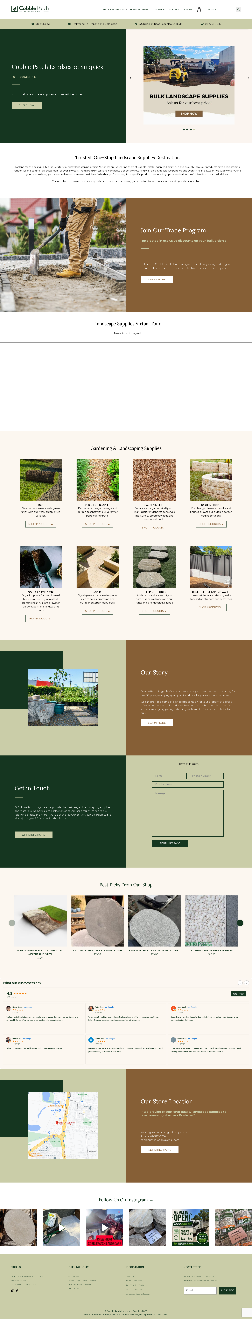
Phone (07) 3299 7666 (20, 1280)
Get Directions (33, 835)
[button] (240, 923)
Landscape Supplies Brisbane (138, 1294)
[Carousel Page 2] (187, 129)
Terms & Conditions (134, 1280)
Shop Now (27, 105)
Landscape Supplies (113, 9)
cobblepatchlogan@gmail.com (24, 1284)
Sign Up (187, 9)
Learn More (157, 722)
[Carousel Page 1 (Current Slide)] (184, 129)
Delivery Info (131, 1276)
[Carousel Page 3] (191, 129)
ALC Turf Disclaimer (134, 1289)
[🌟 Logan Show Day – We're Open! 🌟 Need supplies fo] (190, 1227)
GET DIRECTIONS (159, 1149)
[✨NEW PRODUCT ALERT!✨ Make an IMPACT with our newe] (18, 1227)
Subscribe (227, 1290)
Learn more (157, 279)
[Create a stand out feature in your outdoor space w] (61, 1227)
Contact (173, 9)
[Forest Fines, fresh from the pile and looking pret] (104, 1227)
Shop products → (40, 524)
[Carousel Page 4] (194, 129)
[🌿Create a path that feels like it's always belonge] (147, 1227)
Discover (158, 9)
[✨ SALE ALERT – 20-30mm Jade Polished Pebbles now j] (233, 1227)
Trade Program (139, 9)
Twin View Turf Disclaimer (137, 1285)
